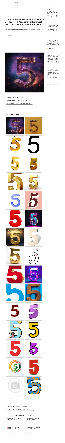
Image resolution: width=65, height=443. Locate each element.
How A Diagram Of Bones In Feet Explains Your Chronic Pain (52, 38)
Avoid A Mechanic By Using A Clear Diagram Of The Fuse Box (52, 30)
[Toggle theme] (18, 2)
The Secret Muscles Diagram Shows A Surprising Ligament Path (53, 19)
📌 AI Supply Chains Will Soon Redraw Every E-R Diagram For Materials (15, 433)
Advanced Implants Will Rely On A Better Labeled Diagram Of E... (53, 23)
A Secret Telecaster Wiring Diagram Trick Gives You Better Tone (19, 100)
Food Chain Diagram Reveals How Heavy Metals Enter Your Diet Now (20, 103)
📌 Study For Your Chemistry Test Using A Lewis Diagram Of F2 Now (33, 423)
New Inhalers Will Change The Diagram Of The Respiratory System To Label (20, 409)
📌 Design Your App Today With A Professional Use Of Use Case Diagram (14, 423)
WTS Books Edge (12, 2)
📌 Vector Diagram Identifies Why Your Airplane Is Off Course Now (32, 419)
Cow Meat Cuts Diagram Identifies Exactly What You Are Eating (52, 12)
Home (6, 5)
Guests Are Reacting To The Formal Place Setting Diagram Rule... (52, 26)
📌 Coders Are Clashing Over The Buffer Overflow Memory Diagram (14, 419)
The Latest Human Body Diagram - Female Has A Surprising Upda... (53, 33)
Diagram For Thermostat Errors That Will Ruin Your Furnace (18, 106)
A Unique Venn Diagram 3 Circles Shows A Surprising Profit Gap (18, 406)
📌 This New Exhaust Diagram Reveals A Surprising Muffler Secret (14, 428)
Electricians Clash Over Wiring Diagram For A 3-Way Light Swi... (53, 16)
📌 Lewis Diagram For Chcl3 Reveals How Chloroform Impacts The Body (33, 428)
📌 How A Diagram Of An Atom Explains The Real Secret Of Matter (33, 433)
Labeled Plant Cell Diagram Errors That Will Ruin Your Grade (52, 41)
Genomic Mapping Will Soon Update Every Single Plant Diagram (53, 44)
